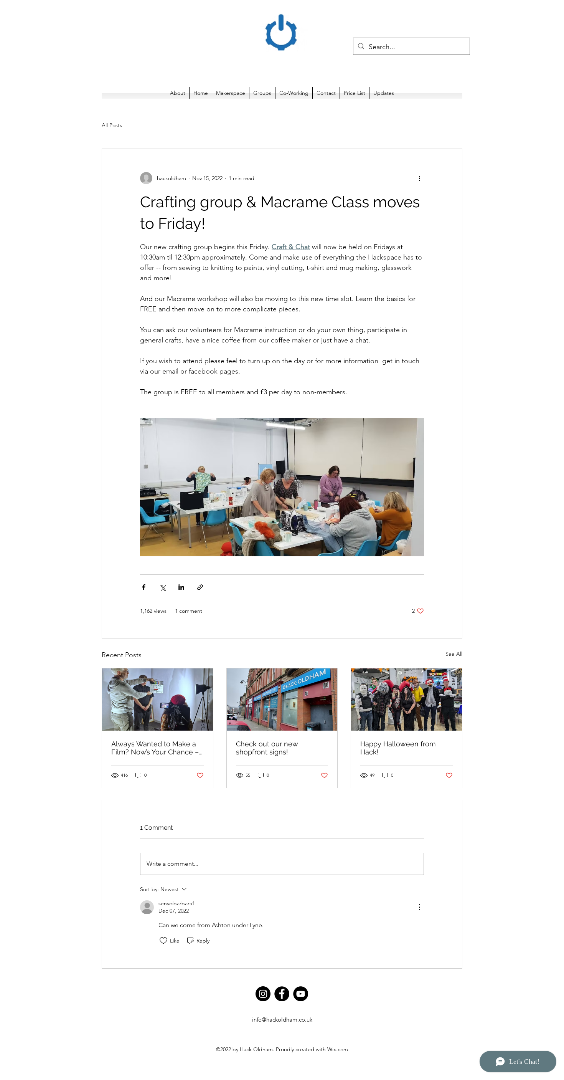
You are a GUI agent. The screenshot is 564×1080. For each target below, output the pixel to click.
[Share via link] (200, 587)
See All (453, 653)
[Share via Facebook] (143, 587)
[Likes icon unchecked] (163, 940)
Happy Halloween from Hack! (398, 748)
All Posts (112, 125)
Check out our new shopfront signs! (267, 748)
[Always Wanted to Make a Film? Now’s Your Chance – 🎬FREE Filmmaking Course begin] (157, 699)
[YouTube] (300, 993)
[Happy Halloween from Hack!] (406, 699)
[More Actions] (419, 907)
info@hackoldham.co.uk (282, 1019)
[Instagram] (263, 993)
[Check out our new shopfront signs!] (282, 699)
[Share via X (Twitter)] (162, 587)
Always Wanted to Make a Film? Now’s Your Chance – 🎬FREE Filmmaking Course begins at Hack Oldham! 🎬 (156, 748)
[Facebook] (281, 993)
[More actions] (419, 178)
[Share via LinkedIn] (181, 587)
